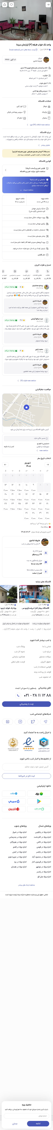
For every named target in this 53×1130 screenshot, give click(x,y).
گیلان (39, 629)
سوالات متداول (45, 656)
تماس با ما (46, 646)
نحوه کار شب (19, 651)
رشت (32, 629)
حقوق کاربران (46, 661)
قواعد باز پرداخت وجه (42, 672)
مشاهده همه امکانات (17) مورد (40, 125)
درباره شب (47, 651)
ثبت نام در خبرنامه (26, 776)
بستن (14, 1123)
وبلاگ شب (20, 646)
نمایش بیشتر (45, 145)
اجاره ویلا (47, 629)
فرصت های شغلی (18, 661)
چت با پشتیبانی (27, 704)
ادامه (38, 1123)
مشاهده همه (43, 450)
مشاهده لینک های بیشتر (26, 885)
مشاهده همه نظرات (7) (28, 380)
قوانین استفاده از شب (42, 667)
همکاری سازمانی (18, 656)
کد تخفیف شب (45, 677)
